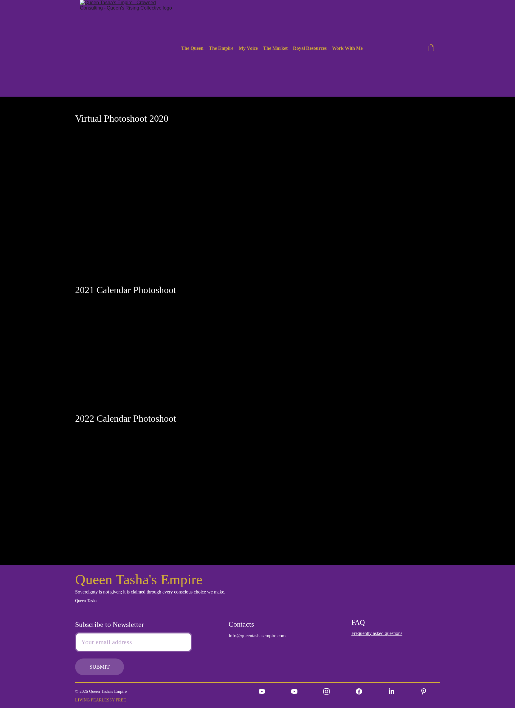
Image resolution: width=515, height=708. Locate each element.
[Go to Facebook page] (359, 691)
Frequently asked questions (376, 633)
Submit (99, 667)
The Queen (192, 48)
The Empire (221, 48)
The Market (275, 48)
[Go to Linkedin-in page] (391, 691)
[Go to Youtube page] (262, 691)
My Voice (248, 48)
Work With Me (347, 48)
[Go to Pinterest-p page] (424, 691)
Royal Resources (310, 48)
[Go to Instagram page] (326, 691)
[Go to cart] (431, 48)
